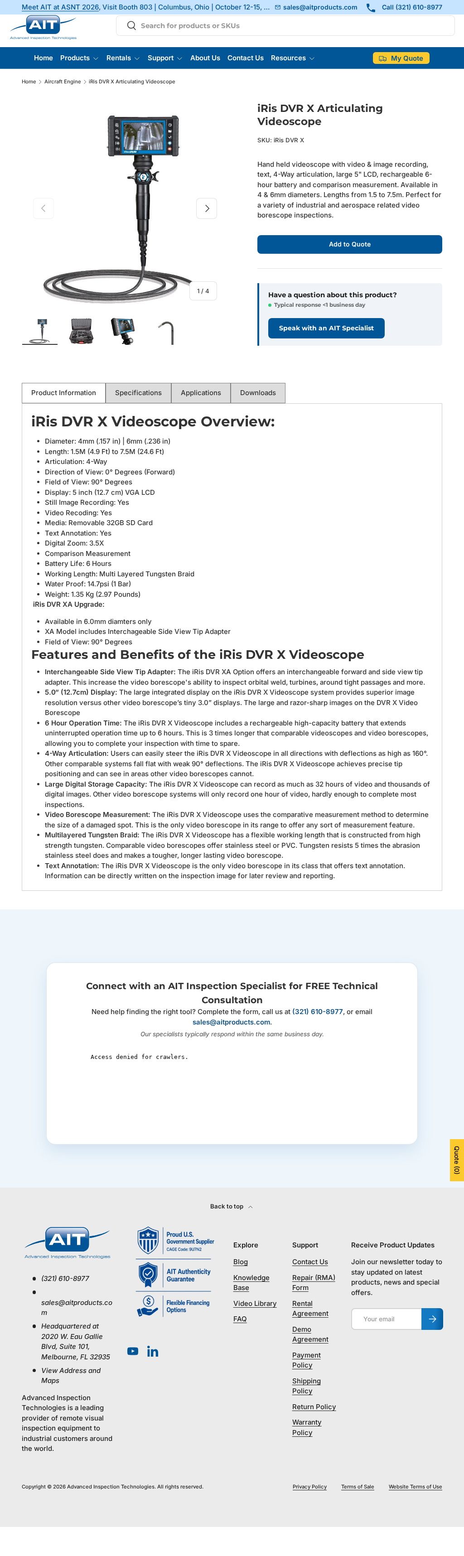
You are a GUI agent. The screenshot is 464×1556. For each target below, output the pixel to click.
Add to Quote (350, 244)
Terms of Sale (357, 1487)
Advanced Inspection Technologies (111, 1487)
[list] (125, 208)
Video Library (255, 1303)
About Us (205, 57)
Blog (240, 1261)
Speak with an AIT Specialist (326, 328)
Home (43, 57)
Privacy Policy (310, 1487)
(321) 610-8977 (317, 1011)
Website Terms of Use (415, 1487)
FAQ (240, 1318)
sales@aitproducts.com (231, 1022)
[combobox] (285, 25)
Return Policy (314, 1406)
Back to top (227, 1206)
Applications (201, 392)
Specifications (138, 392)
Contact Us (245, 57)
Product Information (63, 392)
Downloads (258, 392)
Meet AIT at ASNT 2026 (60, 7)
